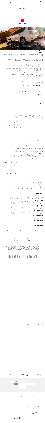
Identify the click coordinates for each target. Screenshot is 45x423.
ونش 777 (40, 3)
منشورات (5, 2)
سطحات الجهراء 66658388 (12, 374)
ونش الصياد (22, 263)
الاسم (25, 381)
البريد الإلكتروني (15, 381)
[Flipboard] (4, 13)
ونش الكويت (22, 262)
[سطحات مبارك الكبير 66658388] (22, 349)
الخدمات (19, 2)
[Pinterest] (30, 13)
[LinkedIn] (25, 13)
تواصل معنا (10, 2)
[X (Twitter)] (35, 13)
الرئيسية (28, 2)
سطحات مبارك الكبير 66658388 (25, 374)
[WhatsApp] (9, 13)
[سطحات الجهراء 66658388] (8, 349)
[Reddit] (19, 13)
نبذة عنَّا (15, 2)
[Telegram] (14, 13)
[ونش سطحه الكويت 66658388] (36, 349)
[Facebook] (40, 13)
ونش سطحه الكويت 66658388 (39, 374)
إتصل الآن (23, 2)
